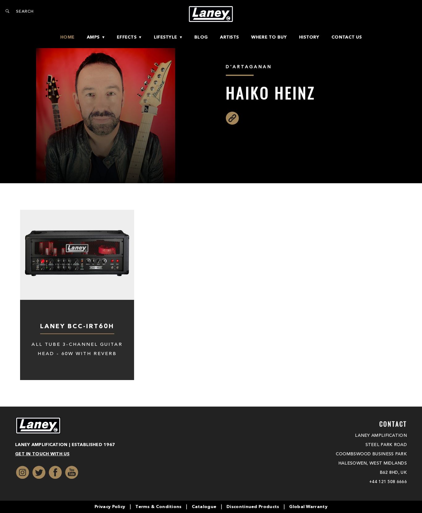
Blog (201, 37)
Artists (229, 37)
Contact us (346, 37)
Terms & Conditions (158, 507)
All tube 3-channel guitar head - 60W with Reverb (77, 349)
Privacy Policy (110, 507)
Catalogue (204, 507)
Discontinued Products (252, 507)
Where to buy (269, 37)
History (309, 37)
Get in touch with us (42, 454)
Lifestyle (165, 37)
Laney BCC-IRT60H (77, 327)
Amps (93, 37)
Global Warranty (308, 507)
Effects (127, 37)
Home (67, 37)
